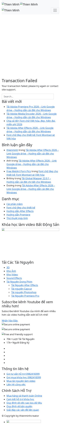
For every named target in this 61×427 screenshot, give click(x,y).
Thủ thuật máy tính (17, 218)
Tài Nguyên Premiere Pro (25, 295)
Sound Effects (14, 278)
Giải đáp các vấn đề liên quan (23, 410)
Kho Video (12, 274)
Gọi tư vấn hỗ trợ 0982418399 (23, 374)
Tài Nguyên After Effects (24, 285)
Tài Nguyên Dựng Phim (19, 281)
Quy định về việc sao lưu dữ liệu (24, 402)
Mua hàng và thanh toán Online (24, 395)
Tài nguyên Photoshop (23, 292)
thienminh (12, 150)
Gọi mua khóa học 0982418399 (24, 377)
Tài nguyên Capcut (21, 288)
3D (8, 267)
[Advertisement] (30, 46)
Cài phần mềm (15, 204)
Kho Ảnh (11, 271)
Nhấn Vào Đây (10, 320)
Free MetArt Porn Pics (19, 171)
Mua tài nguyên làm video (21, 381)
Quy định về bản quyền (19, 406)
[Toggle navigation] (55, 10)
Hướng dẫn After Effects (20, 211)
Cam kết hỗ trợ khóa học (20, 399)
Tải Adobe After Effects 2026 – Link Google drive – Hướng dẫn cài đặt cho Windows (33, 153)
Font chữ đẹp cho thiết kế (21, 207)
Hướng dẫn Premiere (18, 214)
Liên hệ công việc (16, 384)
